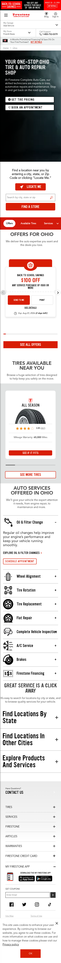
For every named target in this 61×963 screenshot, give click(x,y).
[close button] (56, 923)
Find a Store (51, 197)
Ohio (15, 48)
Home (6, 48)
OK (30, 953)
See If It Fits (30, 453)
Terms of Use (36, 916)
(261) (43, 428)
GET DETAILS (36, 42)
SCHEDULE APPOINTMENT (19, 561)
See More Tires (30, 474)
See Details (30, 308)
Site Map (9, 916)
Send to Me (19, 300)
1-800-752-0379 (50, 34)
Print (42, 300)
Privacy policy (11, 944)
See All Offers (30, 344)
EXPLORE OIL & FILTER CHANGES (21, 553)
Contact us (14, 792)
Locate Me (34, 186)
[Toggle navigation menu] (57, 223)
